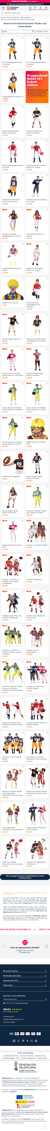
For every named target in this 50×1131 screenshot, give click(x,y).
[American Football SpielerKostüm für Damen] (12, 220)
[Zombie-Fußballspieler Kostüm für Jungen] (37, 255)
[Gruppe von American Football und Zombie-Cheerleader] (12, 566)
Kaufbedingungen (9, 1058)
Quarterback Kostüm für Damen (35, 235)
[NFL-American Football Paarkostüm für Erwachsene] (37, 743)
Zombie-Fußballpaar (34, 579)
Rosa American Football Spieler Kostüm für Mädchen (12, 374)
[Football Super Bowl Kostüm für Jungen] (37, 186)
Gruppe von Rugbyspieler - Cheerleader (37, 863)
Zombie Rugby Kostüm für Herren (11, 340)
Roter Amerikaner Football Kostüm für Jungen (36, 166)
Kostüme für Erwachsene (10, 910)
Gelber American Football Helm (36, 443)
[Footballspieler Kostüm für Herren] (12, 255)
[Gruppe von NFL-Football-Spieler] (12, 743)
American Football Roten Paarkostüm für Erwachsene (12, 724)
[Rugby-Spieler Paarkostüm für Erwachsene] (37, 814)
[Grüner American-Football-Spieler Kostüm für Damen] (12, 428)
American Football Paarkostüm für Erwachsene (12, 863)
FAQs (18, 1058)
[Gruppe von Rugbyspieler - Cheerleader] (37, 848)
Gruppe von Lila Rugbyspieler (32, 651)
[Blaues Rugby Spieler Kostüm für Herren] (37, 463)
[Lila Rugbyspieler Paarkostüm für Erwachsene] (12, 814)
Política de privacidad (22, 1003)
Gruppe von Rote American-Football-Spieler (37, 724)
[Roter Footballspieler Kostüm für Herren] (12, 152)
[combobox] (25, 13)
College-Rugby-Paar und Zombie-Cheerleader (11, 617)
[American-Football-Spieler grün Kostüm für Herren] (37, 497)
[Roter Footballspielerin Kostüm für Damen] (12, 117)
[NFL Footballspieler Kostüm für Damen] (12, 49)
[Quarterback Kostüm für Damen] (37, 220)
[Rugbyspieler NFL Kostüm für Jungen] (12, 83)
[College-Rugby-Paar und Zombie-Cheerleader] (12, 602)
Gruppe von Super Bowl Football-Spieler (35, 687)
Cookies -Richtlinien (26, 1056)
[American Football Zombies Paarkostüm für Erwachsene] (37, 778)
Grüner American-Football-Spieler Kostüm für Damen (12, 443)
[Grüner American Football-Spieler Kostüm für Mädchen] (12, 394)
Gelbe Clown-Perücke (10, 303)
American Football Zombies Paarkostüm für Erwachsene (37, 792)
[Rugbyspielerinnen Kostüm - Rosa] (12, 531)
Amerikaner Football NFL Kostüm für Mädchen (11, 201)
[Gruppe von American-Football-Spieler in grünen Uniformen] (12, 636)
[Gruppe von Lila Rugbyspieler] (37, 636)
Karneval (5, 899)
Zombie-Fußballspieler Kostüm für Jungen (35, 269)
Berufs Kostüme (26, 17)
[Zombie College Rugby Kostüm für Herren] (37, 360)
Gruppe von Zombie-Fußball (37, 545)
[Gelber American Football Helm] (37, 428)
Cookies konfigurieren (28, 1058)
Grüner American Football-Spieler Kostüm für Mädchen (12, 409)
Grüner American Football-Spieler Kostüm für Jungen (36, 409)
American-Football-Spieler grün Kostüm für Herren (36, 512)
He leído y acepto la (16, 1003)
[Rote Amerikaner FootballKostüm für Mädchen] (37, 289)
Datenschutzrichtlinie (11, 1056)
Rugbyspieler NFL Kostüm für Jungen (12, 97)
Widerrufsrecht (42, 1058)
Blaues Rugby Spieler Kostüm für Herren (34, 477)
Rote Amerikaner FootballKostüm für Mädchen (33, 305)
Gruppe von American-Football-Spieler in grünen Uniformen (12, 652)
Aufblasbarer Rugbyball (11, 476)
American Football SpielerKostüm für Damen (11, 235)
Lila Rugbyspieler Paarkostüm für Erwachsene (12, 829)
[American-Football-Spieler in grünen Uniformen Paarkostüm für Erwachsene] (12, 673)
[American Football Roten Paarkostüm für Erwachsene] (12, 709)
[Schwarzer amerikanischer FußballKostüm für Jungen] (37, 325)
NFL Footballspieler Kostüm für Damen (12, 63)
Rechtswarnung (40, 1056)
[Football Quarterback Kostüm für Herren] (37, 117)
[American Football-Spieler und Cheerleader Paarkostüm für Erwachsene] (12, 778)
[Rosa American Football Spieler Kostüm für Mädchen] (12, 360)
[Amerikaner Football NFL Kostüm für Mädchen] (12, 186)
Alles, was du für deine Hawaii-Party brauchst (25, 4)
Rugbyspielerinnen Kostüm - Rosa (12, 546)
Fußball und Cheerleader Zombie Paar (36, 617)
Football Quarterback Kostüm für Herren (35, 132)
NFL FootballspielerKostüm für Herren (36, 63)
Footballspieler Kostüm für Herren (11, 269)
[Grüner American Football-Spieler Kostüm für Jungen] (37, 394)
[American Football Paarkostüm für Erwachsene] (12, 848)
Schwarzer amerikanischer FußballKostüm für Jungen (36, 340)
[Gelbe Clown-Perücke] (12, 289)
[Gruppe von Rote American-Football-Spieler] (37, 709)
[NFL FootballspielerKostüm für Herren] (37, 49)
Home (3, 17)
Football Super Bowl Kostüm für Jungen (37, 201)
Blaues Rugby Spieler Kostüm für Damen (10, 512)
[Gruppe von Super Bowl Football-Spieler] (37, 673)
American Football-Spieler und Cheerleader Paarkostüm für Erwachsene (12, 793)
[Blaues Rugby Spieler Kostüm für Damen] (12, 497)
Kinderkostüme (40, 909)
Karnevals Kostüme (13, 17)
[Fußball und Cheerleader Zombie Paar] (37, 602)
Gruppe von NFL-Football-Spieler (12, 758)
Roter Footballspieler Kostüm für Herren (12, 166)
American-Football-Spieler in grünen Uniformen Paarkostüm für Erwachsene (12, 688)
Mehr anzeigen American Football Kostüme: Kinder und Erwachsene (25, 877)
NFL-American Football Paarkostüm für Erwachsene (37, 758)
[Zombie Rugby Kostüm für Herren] (12, 325)
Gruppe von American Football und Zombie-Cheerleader (10, 581)
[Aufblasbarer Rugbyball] (12, 463)
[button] (46, 8)
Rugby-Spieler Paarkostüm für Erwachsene (36, 829)
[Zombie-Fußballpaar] (37, 566)
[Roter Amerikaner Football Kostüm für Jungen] (37, 152)
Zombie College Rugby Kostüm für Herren (35, 374)
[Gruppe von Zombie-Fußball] (37, 531)
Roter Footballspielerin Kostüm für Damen (10, 132)
